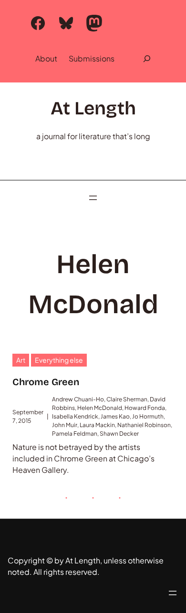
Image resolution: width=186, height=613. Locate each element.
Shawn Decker (119, 433)
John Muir (64, 425)
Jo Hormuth (148, 416)
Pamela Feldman (74, 433)
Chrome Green (45, 382)
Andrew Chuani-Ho (78, 399)
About (46, 58)
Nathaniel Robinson (144, 425)
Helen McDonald (99, 407)
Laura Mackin (97, 425)
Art (20, 360)
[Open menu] (93, 198)
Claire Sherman (126, 399)
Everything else (59, 360)
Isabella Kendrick (75, 416)
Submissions (91, 58)
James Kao (115, 416)
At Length (93, 108)
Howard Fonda (144, 407)
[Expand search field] (147, 58)
